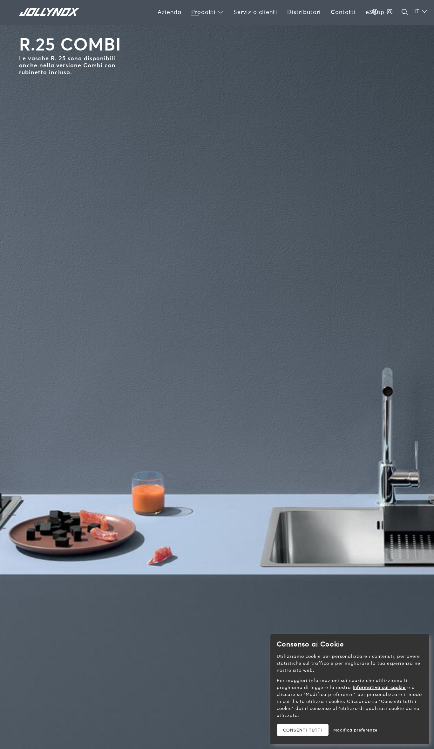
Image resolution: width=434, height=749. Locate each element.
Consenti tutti (302, 729)
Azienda (169, 12)
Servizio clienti (255, 12)
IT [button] (418, 11)
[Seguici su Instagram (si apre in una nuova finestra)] (390, 12)
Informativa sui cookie (379, 687)
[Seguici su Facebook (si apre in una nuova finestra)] (375, 12)
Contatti (343, 12)
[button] (405, 12)
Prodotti (204, 12)
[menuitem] (169, 12)
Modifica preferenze (355, 729)
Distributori (304, 12)
